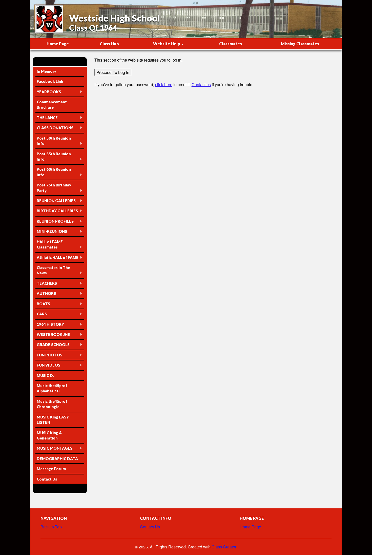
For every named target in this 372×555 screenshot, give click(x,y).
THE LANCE (47, 117)
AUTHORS (46, 293)
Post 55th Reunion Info (54, 156)
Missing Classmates (300, 43)
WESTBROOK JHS (53, 334)
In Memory (46, 71)
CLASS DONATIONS (55, 127)
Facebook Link (50, 81)
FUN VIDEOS (48, 365)
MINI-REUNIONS (52, 231)
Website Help (167, 43)
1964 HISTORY (50, 324)
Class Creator (224, 547)
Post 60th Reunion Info (54, 172)
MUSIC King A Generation (49, 435)
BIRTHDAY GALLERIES (57, 210)
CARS (42, 314)
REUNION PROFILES (55, 221)
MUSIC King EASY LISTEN (53, 420)
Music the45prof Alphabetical (52, 388)
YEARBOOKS (49, 91)
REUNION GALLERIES (56, 200)
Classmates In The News (53, 270)
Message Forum (51, 468)
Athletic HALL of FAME (57, 257)
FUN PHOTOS (49, 355)
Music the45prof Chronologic (52, 404)
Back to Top (51, 527)
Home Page (58, 43)
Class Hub (109, 43)
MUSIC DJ (45, 375)
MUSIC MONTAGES (54, 448)
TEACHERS (47, 283)
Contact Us (47, 479)
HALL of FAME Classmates (50, 244)
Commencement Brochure (52, 104)
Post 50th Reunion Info (54, 141)
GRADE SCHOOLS (53, 344)
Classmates (230, 43)
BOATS (43, 303)
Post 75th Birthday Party (54, 188)
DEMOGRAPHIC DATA (57, 458)
